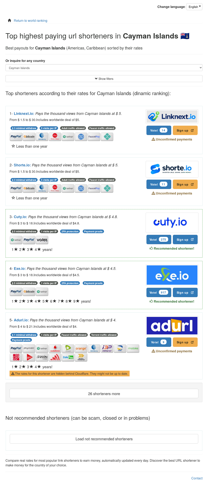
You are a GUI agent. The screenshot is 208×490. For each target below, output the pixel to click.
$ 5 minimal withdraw (24, 231)
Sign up (182, 130)
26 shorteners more (104, 393)
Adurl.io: (22, 320)
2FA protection (70, 231)
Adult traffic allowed (73, 128)
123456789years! (51, 301)
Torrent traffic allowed (103, 335)
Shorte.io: (23, 165)
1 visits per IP (49, 231)
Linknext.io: (24, 113)
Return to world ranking (30, 20)
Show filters (105, 79)
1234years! (32, 249)
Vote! (157, 130)
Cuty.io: (21, 216)
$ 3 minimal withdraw (24, 128)
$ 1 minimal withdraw (24, 335)
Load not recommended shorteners (104, 438)
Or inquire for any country (25, 60)
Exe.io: (20, 268)
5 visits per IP (49, 128)
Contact (197, 478)
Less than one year (31, 146)
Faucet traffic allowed (101, 128)
